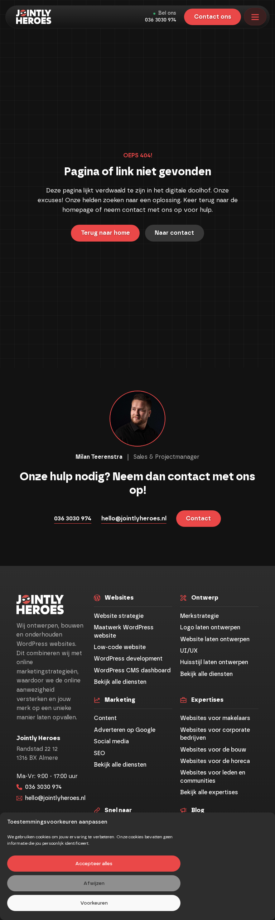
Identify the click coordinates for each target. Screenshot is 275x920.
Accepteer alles (93, 863)
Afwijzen (94, 883)
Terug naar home (105, 233)
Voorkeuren (94, 903)
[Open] (255, 16)
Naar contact (174, 233)
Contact (198, 518)
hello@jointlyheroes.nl (134, 518)
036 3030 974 (160, 20)
